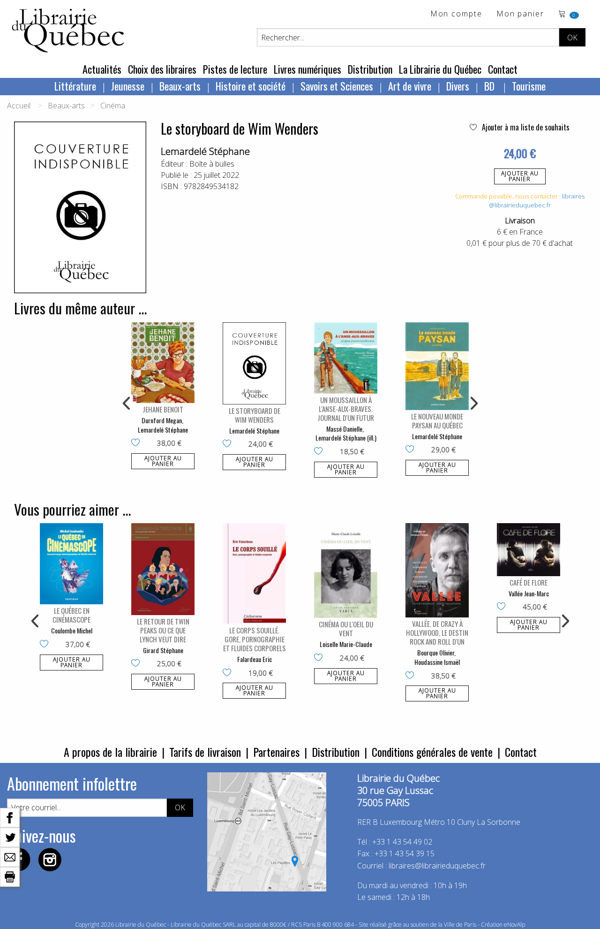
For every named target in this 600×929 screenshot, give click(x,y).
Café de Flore (529, 582)
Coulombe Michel (71, 630)
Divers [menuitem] (457, 85)
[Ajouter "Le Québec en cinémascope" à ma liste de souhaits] (46, 645)
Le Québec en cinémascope (71, 614)
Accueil (18, 105)
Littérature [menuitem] (75, 85)
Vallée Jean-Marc (529, 593)
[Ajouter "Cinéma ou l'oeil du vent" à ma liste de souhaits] (320, 658)
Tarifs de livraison (205, 751)
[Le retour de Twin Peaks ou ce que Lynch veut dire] (163, 569)
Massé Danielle (344, 429)
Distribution (370, 69)
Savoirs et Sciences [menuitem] (336, 85)
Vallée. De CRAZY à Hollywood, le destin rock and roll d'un (437, 632)
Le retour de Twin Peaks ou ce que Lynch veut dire (163, 630)
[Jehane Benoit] (163, 363)
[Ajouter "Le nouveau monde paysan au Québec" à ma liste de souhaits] (411, 450)
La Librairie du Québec (440, 69)
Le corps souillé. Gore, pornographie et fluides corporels (254, 639)
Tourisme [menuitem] (529, 85)
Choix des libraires (162, 69)
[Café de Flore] (528, 549)
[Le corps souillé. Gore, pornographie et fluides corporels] (254, 573)
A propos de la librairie (110, 751)
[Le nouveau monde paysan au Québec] (437, 366)
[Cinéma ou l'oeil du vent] (345, 570)
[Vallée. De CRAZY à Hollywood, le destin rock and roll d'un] (437, 570)
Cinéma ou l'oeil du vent (346, 628)
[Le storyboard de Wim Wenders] (254, 363)
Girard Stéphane (163, 650)
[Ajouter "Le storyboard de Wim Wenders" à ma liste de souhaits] (229, 444)
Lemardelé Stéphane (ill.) (345, 437)
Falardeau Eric (254, 659)
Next (472, 403)
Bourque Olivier (435, 652)
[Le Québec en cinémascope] (71, 564)
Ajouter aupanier (520, 176)
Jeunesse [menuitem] (127, 85)
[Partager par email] (10, 856)
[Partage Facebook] (10, 817)
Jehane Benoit (162, 409)
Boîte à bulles (211, 164)
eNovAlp (514, 925)
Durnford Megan (162, 420)
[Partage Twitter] (10, 836)
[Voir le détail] (163, 363)
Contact (503, 69)
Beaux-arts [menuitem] (180, 85)
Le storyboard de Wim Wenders (254, 415)
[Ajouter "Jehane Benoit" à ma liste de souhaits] (137, 443)
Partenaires (276, 751)
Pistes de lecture (235, 69)
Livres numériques (307, 69)
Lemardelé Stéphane (205, 151)
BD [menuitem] (490, 85)
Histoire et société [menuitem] (250, 85)
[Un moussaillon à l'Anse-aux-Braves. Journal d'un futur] (345, 358)
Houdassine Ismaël (437, 662)
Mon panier (520, 14)
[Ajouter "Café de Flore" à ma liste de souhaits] (503, 607)
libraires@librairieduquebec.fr (537, 201)
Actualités (101, 69)
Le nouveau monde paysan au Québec (437, 420)
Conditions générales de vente (432, 751)
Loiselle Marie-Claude (346, 644)
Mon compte (456, 14)
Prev (127, 403)
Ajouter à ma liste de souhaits (525, 127)
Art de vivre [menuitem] (409, 85)
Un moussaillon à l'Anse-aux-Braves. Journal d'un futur (345, 409)
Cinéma (112, 105)
